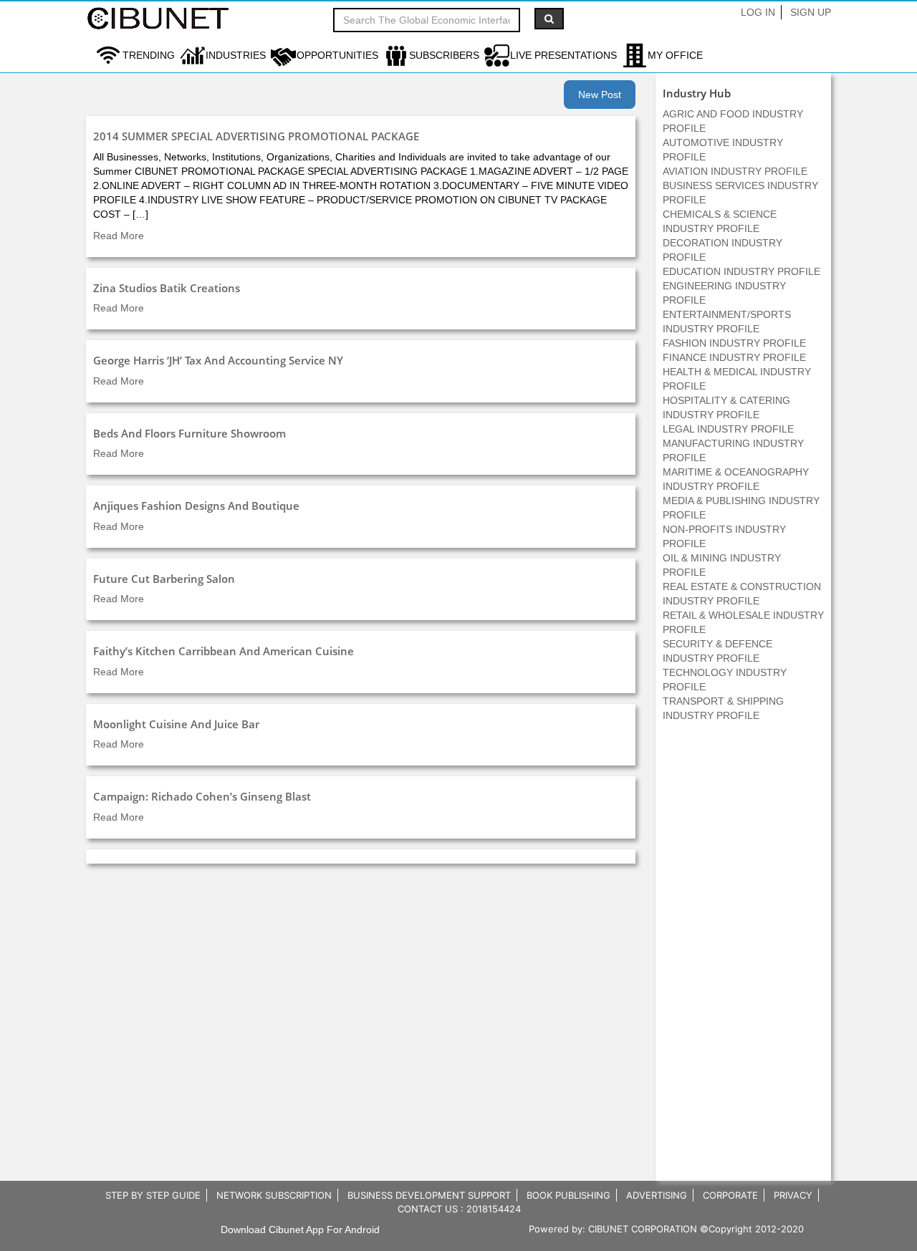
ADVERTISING (656, 1195)
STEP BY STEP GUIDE (153, 1195)
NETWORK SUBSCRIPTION (274, 1195)
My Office (675, 55)
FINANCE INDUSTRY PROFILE (734, 357)
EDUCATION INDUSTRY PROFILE (741, 271)
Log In (758, 12)
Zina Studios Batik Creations (166, 288)
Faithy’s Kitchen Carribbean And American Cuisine (223, 651)
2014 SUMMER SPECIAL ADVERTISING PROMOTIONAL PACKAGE (256, 136)
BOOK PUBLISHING (568, 1195)
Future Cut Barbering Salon (164, 578)
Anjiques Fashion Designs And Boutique (196, 505)
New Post (599, 94)
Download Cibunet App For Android (300, 1229)
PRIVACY (793, 1195)
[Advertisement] (744, 959)
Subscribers (444, 55)
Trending (149, 55)
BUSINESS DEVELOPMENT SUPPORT (429, 1195)
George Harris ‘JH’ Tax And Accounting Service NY (218, 360)
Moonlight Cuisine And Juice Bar (176, 724)
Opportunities (337, 55)
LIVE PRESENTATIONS (563, 55)
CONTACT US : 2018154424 (459, 1208)
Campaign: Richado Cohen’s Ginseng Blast (202, 796)
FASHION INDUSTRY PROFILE (734, 343)
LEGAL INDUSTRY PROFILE (728, 429)
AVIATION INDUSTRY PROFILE (735, 171)
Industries (236, 55)
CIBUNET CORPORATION (642, 1229)
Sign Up (810, 12)
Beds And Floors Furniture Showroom (189, 433)
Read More (118, 235)
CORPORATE (730, 1195)
